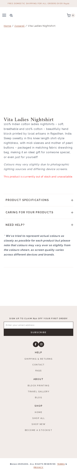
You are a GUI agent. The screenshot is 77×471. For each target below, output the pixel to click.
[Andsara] (38, 15)
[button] (38, 200)
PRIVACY (39, 467)
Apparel (19, 25)
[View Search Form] (11, 15)
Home (7, 25)
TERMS (61, 464)
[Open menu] (6, 15)
